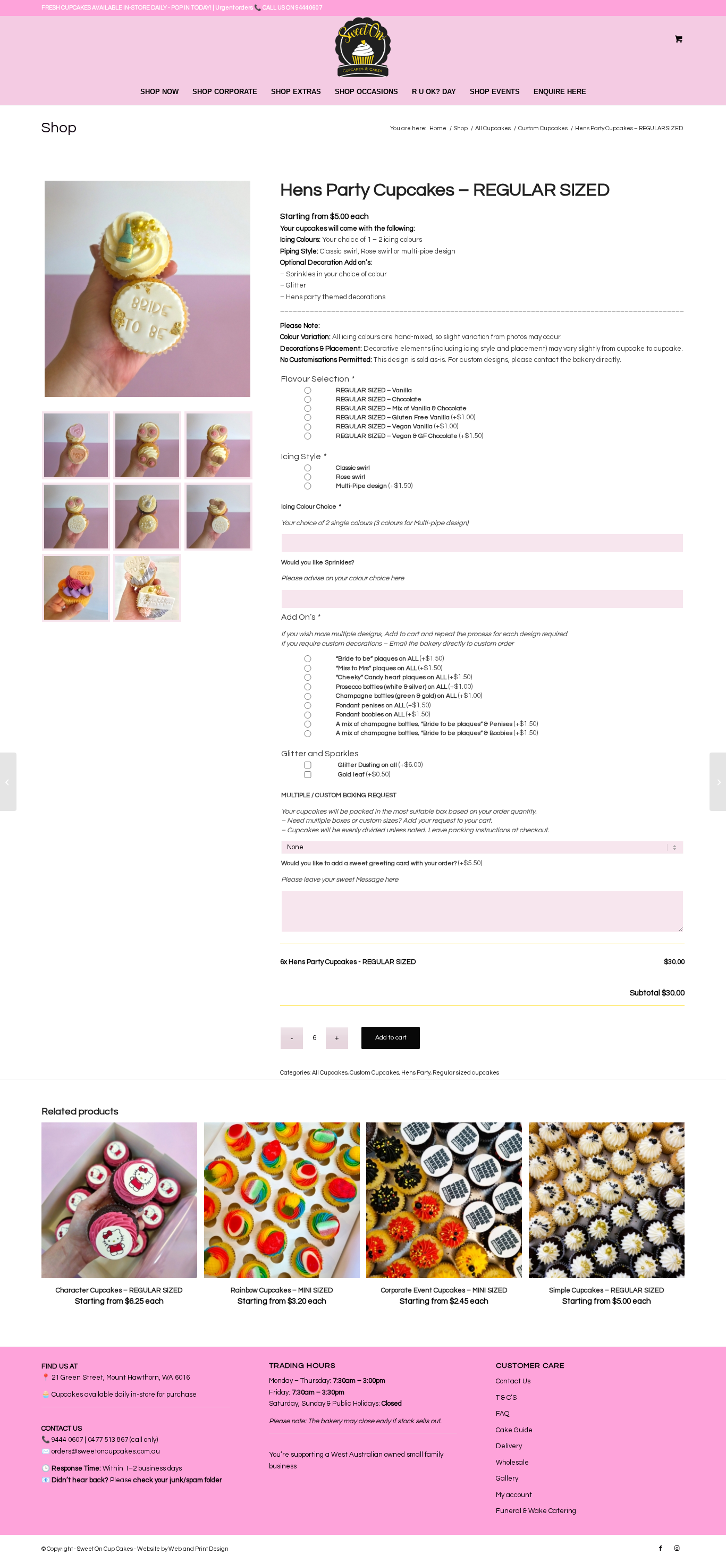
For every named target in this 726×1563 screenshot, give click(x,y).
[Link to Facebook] (661, 1549)
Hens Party (415, 1073)
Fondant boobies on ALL (383, 714)
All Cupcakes (330, 1073)
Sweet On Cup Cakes (105, 1549)
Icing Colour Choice (310, 506)
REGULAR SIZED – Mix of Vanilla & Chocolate (401, 408)
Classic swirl (353, 467)
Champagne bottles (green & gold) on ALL (409, 695)
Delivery (509, 1446)
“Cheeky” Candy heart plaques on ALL (404, 677)
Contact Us (513, 1381)
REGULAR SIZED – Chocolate (378, 399)
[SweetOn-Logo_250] (363, 47)
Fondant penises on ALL (383, 705)
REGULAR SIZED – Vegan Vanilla (397, 426)
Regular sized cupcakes (466, 1073)
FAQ (502, 1413)
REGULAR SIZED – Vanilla (374, 390)
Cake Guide (514, 1430)
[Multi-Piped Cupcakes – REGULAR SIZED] (718, 782)
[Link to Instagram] (677, 1549)
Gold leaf (364, 774)
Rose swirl (350, 477)
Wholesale (512, 1462)
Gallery (507, 1478)
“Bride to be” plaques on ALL (390, 658)
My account (514, 1495)
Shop (59, 128)
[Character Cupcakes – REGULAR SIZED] (8, 782)
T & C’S (506, 1397)
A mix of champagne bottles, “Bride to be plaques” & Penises (437, 724)
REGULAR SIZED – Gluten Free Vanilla (405, 417)
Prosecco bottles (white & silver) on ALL (404, 686)
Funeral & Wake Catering (536, 1511)
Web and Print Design (198, 1549)
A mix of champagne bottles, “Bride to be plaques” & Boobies (437, 733)
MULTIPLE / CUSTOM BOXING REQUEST (338, 795)
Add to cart (391, 1037)
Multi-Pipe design (374, 486)
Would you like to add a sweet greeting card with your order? (381, 863)
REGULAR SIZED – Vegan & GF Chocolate (409, 436)
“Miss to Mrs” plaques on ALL (389, 668)
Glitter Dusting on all (380, 765)
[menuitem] (159, 92)
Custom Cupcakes (374, 1073)
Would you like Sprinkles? (317, 562)
